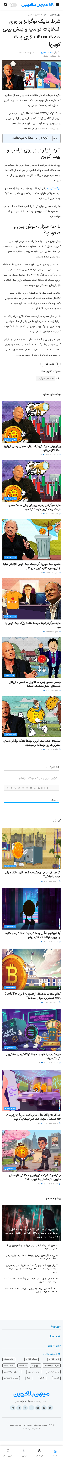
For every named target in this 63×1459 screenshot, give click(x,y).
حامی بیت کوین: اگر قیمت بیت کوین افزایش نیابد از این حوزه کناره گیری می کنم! (32, 566)
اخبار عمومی (9, 675)
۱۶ (42, 573)
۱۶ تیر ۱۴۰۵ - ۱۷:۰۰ (50, 1237)
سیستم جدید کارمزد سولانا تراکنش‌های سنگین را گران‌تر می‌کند (33, 1056)
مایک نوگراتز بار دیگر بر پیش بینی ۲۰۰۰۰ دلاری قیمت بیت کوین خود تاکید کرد (34, 507)
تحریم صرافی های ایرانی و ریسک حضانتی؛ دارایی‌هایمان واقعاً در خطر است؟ (32, 1257)
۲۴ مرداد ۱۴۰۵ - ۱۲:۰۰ (51, 1063)
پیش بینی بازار (34, 1371)
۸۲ (39, 942)
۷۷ (39, 1123)
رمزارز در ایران (53, 1371)
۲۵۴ (39, 1237)
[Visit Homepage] (37, 5)
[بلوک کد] (35, 788)
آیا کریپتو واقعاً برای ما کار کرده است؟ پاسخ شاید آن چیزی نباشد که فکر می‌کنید (33, 935)
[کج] (11, 788)
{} (42, 788)
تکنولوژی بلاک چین (12, 1371)
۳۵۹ (39, 1002)
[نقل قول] (31, 788)
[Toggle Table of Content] (53, 138)
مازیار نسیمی (46, 52)
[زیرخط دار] (15, 788)
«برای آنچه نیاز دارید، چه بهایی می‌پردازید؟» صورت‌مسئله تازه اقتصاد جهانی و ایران (31, 1290)
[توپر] (7, 788)
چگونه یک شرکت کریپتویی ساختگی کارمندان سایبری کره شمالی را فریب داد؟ (35, 1177)
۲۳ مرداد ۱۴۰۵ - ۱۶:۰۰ (51, 1184)
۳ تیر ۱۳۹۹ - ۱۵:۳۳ (52, 514)
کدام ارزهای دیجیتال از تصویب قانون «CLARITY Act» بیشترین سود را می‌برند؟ (33, 995)
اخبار (45, 14)
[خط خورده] (19, 788)
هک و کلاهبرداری (11, 1377)
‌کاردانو (42, 1377)
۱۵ (42, 749)
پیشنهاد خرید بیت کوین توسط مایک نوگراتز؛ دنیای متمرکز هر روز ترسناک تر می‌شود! (32, 743)
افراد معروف (9, 1359)
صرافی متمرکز (10, 866)
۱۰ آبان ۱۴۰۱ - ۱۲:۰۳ (53, 749)
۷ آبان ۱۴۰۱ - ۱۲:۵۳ (53, 573)
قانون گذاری (54, 1359)
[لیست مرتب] (23, 788)
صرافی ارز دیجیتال (51, 1365)
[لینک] (38, 788)
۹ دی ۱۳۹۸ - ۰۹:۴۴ (26, 52)
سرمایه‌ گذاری (31, 1359)
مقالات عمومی (10, 926)
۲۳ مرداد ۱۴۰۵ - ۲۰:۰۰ (51, 1123)
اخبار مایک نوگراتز (46, 378)
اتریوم (56, 1377)
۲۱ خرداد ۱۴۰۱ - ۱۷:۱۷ (52, 455)
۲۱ (42, 514)
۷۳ (39, 1184)
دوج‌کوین (35, 1365)
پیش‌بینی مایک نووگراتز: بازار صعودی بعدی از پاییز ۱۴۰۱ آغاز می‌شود (32, 448)
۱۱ (41, 455)
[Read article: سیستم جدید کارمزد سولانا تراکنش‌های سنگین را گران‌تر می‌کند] (31, 1030)
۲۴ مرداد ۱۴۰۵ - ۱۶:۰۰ (51, 1002)
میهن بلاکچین (55, 14)
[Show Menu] (57, 5)
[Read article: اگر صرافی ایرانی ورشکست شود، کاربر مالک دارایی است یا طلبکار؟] (31, 848)
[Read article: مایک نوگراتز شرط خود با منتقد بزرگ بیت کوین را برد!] (31, 598)
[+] (46, 788)
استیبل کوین (9, 1365)
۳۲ (42, 690)
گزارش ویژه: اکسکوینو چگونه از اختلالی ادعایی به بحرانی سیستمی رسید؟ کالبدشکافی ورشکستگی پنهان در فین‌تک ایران (32, 1268)
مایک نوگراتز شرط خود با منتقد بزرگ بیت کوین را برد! (33, 625)
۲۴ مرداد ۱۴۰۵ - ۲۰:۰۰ (51, 942)
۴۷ (40, 881)
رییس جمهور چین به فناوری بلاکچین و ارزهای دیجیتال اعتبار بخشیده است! (35, 684)
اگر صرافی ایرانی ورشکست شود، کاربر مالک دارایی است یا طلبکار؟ (32, 874)
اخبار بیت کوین (34, 14)
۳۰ (40, 1063)
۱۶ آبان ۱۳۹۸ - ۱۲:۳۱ (52, 690)
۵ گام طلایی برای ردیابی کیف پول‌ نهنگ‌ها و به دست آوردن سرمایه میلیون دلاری (31, 1280)
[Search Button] (5, 5)
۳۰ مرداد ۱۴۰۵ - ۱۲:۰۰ (51, 881)
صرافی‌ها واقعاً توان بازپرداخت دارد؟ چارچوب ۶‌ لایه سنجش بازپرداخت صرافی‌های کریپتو (33, 1116)
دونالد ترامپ (54, 188)
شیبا (29, 1377)
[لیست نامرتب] (27, 788)
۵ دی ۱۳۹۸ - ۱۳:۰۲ (52, 631)
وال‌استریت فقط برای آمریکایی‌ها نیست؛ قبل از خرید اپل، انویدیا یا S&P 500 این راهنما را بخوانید (31, 1231)
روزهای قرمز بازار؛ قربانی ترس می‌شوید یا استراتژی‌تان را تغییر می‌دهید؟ (32, 1247)
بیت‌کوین (22, 1365)
